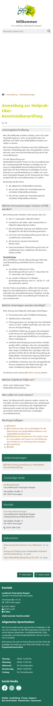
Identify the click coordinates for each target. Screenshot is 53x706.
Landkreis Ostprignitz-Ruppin (16, 593)
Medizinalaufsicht (11, 484)
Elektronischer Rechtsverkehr (16, 616)
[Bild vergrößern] (8, 688)
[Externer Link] (5, 688)
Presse (24, 698)
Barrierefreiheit (9, 700)
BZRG (11, 447)
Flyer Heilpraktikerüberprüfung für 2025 (21, 557)
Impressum (36, 700)
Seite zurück (43, 574)
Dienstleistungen (27, 94)
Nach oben (26, 574)
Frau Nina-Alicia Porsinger (15, 511)
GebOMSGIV (14, 444)
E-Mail (7, 611)
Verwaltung (12, 94)
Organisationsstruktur (12, 647)
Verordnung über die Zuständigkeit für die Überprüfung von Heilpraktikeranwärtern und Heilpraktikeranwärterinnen (26, 431)
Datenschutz (24, 700)
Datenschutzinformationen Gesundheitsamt (23, 545)
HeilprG (12, 425)
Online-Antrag (34, 372)
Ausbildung (14, 698)
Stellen (5, 698)
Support (32, 698)
